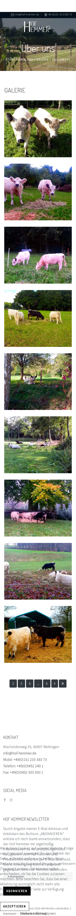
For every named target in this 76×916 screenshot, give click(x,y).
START (10, 59)
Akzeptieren (14, 906)
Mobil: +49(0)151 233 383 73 (25, 759)
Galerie (43, 59)
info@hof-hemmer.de (19, 753)
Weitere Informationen (38, 913)
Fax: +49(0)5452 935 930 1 (23, 772)
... (38, 683)
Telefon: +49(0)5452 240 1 (23, 765)
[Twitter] (11, 800)
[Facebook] (4, 800)
